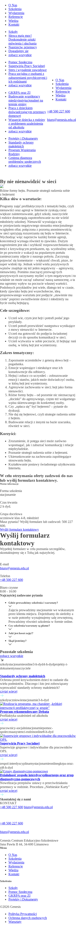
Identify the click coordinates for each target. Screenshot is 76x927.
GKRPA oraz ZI (19, 92)
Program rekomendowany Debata (24, 711)
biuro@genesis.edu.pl (14, 568)
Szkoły (13, 31)
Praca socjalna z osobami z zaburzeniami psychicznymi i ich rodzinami (27, 77)
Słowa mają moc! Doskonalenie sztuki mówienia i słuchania (22, 39)
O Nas (12, 5)
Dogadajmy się (18, 51)
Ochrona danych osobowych (27, 918)
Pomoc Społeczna (20, 62)
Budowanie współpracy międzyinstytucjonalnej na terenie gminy (25, 100)
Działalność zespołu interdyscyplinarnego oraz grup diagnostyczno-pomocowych (37, 777)
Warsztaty (15, 921)
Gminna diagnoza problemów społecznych (24, 159)
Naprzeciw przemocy (22, 47)
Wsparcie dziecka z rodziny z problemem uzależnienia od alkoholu (26, 123)
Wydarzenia (16, 13)
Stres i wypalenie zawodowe (27, 70)
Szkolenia (15, 9)
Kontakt (13, 24)
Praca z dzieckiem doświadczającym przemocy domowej (27, 112)
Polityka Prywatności (22, 914)
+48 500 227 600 (11, 580)
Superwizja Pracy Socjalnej (26, 66)
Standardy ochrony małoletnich (21, 144)
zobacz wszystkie (20, 55)
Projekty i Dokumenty (23, 138)
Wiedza (13, 20)
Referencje (15, 17)
